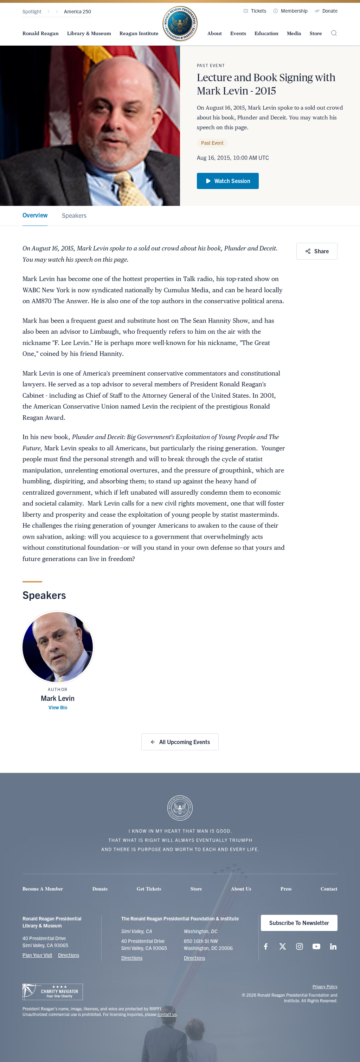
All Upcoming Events (184, 741)
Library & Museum (89, 33)
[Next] (57, 11)
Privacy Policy (325, 986)
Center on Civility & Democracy (96, 11)
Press (286, 888)
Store (316, 33)
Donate (330, 10)
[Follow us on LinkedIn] (333, 946)
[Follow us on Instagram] (299, 946)
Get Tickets (149, 888)
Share (321, 250)
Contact (329, 888)
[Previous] (48, 11)
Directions (68, 955)
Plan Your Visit (37, 955)
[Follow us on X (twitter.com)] (282, 946)
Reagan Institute (139, 33)
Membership (294, 10)
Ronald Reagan (40, 33)
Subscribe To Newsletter (299, 922)
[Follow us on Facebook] (266, 946)
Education (266, 33)
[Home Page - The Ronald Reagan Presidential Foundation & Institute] (180, 24)
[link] (34, 216)
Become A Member (42, 888)
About (214, 33)
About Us (241, 888)
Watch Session (232, 180)
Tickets (258, 10)
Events (238, 33)
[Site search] (334, 33)
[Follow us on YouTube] (316, 946)
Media (294, 33)
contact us (167, 1014)
